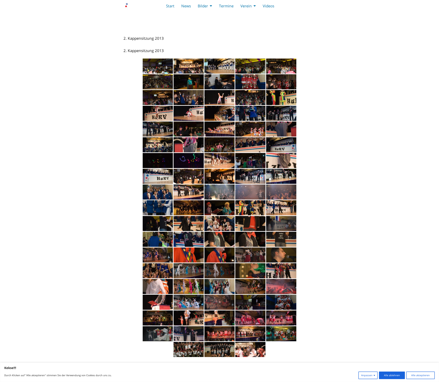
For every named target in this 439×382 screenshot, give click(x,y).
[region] (219, 372)
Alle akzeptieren (420, 375)
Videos (268, 5)
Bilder (203, 5)
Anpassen (366, 375)
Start (170, 5)
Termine (226, 5)
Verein (246, 5)
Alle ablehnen (392, 375)
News (186, 5)
